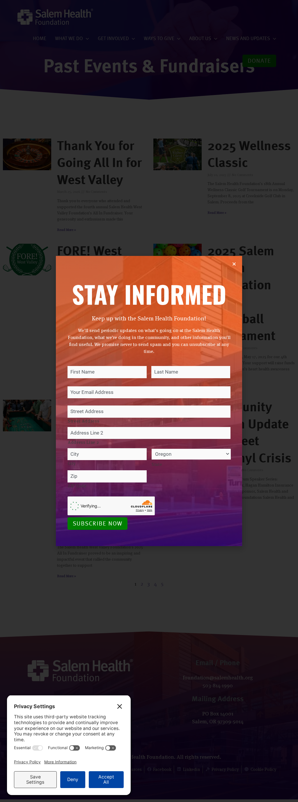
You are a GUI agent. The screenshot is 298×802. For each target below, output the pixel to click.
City (72, 463)
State (157, 464)
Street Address (83, 421)
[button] (234, 264)
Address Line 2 (83, 442)
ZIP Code (77, 486)
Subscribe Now (97, 524)
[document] (149, 401)
